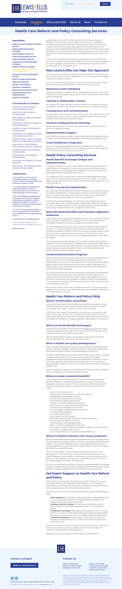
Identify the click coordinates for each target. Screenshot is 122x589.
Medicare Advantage (20, 82)
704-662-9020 (102, 568)
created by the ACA (89, 329)
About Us (75, 22)
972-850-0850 (73, 564)
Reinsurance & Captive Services (24, 90)
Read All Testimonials (18, 228)
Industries (20, 22)
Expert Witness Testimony (22, 54)
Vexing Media (43, 584)
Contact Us (101, 22)
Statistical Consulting (20, 97)
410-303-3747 (75, 568)
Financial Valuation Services (23, 59)
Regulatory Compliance (21, 87)
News (87, 22)
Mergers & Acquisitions (21, 84)
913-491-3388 (76, 566)
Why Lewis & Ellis (56, 22)
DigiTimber (35, 584)
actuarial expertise (63, 146)
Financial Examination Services (24, 56)
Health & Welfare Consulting (23, 67)
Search (71, 4)
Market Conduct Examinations (24, 79)
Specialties (36, 22)
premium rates (88, 235)
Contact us (50, 534)
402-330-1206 (100, 570)
